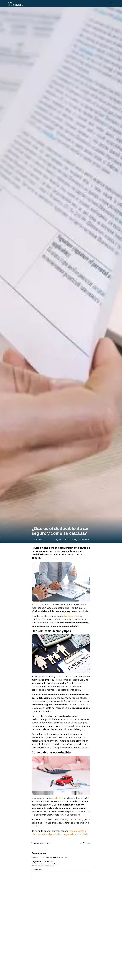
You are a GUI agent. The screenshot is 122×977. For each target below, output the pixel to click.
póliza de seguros (70, 616)
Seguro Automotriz (82, 539)
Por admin (38, 539)
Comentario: (37, 870)
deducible (58, 798)
